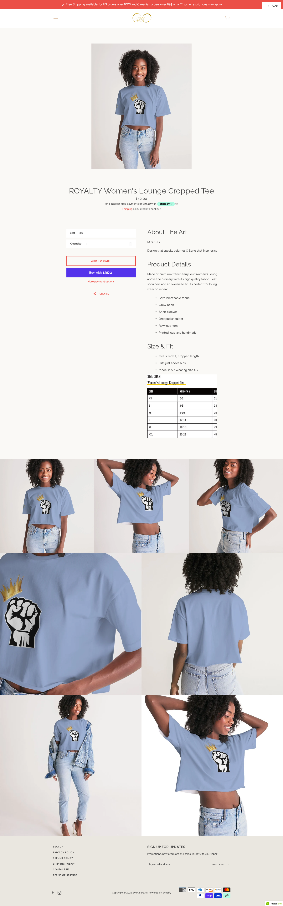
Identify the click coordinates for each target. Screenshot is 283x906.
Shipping (127, 209)
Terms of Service (65, 875)
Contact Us (61, 869)
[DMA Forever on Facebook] (53, 892)
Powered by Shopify (160, 892)
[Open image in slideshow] (141, 106)
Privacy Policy (63, 852)
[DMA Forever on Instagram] (59, 892)
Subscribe (218, 864)
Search (58, 846)
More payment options (101, 281)
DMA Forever (140, 892)
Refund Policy (63, 858)
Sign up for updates (166, 847)
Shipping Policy (64, 863)
